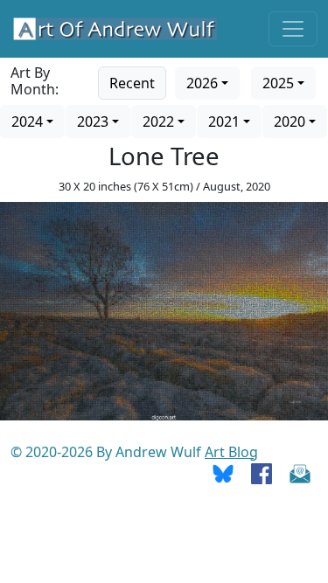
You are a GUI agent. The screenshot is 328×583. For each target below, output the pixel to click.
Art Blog (231, 452)
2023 (92, 121)
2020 (289, 121)
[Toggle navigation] (293, 28)
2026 (202, 83)
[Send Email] (300, 472)
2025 (278, 83)
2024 (27, 121)
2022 (158, 121)
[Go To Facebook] (261, 472)
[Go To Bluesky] (223, 472)
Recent (132, 83)
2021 (224, 121)
